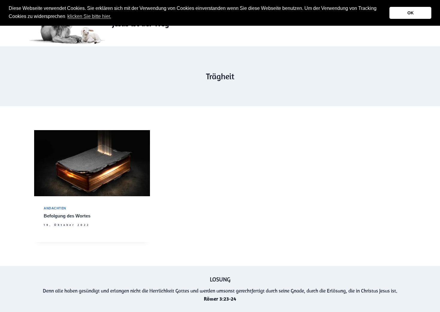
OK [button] (410, 12)
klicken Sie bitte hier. (89, 16)
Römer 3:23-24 (220, 299)
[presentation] (92, 163)
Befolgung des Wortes (67, 215)
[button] (114, 17)
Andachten (55, 208)
